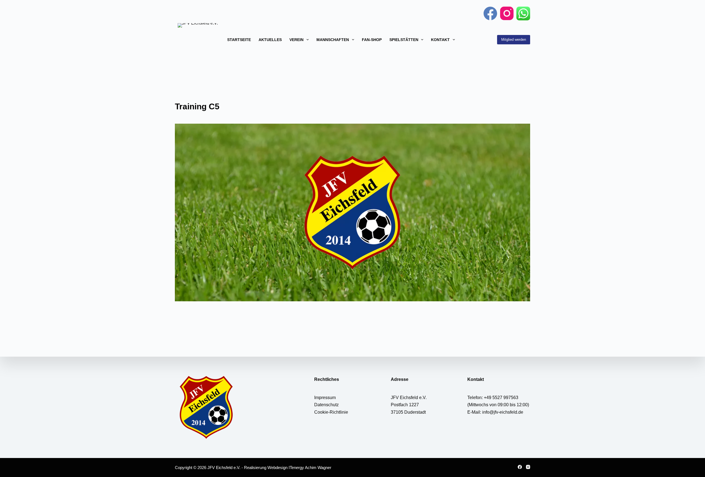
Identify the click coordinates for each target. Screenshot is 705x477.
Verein (296, 39)
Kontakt (440, 39)
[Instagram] (507, 13)
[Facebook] (490, 13)
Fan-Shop (372, 39)
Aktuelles (270, 39)
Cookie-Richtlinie (331, 412)
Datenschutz (326, 404)
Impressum (325, 397)
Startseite (239, 39)
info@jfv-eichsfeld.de (502, 412)
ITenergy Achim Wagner (310, 467)
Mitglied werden (513, 39)
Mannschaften (332, 39)
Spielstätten (403, 39)
